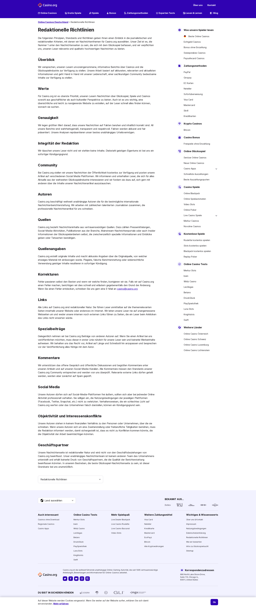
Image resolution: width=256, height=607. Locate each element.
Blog (215, 13)
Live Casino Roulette (120, 524)
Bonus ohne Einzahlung (195, 47)
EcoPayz (148, 537)
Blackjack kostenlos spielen (197, 251)
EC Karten (188, 83)
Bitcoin (187, 130)
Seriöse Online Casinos (195, 157)
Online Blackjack (192, 193)
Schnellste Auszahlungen (196, 174)
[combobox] (70, 479)
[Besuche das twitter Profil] (65, 578)
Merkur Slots (190, 270)
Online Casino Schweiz (195, 339)
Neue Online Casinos (194, 163)
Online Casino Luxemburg (196, 344)
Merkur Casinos (191, 221)
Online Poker (190, 210)
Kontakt (211, 5)
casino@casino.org (127, 288)
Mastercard (189, 105)
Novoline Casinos (192, 226)
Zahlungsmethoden (137, 13)
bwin (186, 276)
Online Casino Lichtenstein (197, 350)
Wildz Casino (190, 281)
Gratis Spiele (74, 13)
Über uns (198, 5)
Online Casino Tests (85, 514)
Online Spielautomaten (195, 199)
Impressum (191, 524)
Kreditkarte (149, 528)
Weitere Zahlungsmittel (158, 514)
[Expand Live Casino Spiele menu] (216, 215)
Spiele (95, 13)
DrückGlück (189, 298)
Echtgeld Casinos (192, 42)
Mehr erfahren (61, 603)
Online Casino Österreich (196, 333)
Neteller (188, 88)
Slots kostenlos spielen (195, 245)
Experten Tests (167, 13)
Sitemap (189, 551)
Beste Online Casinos (198, 36)
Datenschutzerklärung (196, 533)
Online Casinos (49, 13)
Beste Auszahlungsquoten (196, 179)
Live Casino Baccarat (120, 528)
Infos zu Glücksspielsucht (197, 546)
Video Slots (189, 204)
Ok (214, 602)
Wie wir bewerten (194, 542)
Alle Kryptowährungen (154, 546)
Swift (186, 320)
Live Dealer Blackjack (120, 519)
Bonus (112, 13)
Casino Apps (190, 168)
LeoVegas (188, 287)
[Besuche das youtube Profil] (76, 578)
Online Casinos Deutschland (53, 22)
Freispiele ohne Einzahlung (197, 143)
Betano (187, 292)
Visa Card (188, 99)
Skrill (186, 110)
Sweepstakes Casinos (194, 53)
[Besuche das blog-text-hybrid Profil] (87, 578)
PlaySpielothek (191, 303)
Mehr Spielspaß (120, 514)
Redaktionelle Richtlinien (197, 537)
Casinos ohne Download (48, 519)
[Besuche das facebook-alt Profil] (70, 578)
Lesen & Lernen (194, 13)
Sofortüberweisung (193, 94)
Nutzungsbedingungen (196, 528)
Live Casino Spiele (193, 215)
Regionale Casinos (46, 524)
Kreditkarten (190, 116)
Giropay (188, 77)
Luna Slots (189, 309)
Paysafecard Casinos (194, 58)
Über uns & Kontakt (194, 519)
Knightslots (189, 314)
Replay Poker (190, 256)
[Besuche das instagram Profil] (82, 578)
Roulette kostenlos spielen (197, 240)
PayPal (187, 72)
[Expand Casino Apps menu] (216, 168)
